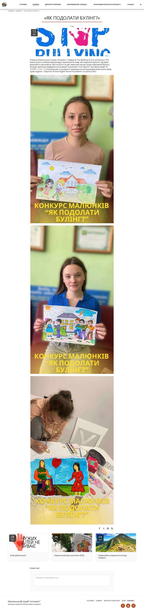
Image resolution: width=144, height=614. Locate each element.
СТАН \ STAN (42, 69)
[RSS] (112, 528)
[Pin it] (108, 528)
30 (56, 538)
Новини (18, 11)
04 (100, 538)
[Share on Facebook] (99, 528)
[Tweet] (104, 528)
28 (12, 538)
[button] (77, 4)
